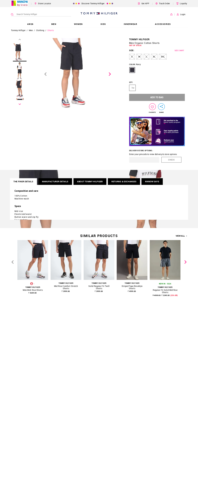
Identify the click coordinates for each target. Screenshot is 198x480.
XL (154, 56)
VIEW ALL (180, 236)
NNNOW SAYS (152, 181)
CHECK (171, 159)
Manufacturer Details (55, 181)
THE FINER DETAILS (23, 181)
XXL (163, 56)
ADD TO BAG (157, 97)
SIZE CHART (179, 50)
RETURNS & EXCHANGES (123, 181)
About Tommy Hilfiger (90, 181)
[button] (132, 70)
